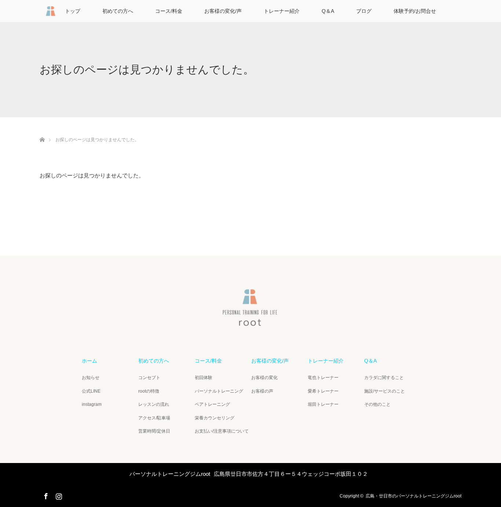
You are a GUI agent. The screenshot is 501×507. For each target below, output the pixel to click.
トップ (72, 11)
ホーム (89, 361)
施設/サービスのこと (384, 391)
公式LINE (91, 391)
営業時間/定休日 (154, 431)
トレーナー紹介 (282, 11)
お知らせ (90, 377)
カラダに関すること (384, 377)
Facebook (45, 494)
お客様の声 (262, 391)
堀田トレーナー (323, 404)
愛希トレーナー (323, 391)
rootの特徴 (148, 391)
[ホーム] (42, 131)
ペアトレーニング (212, 404)
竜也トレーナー (323, 377)
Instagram (57, 494)
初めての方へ (117, 11)
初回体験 (203, 377)
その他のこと (377, 404)
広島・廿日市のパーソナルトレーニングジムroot (413, 496)
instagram (92, 404)
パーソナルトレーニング (219, 391)
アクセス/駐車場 (154, 417)
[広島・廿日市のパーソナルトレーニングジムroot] (250, 323)
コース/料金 (168, 11)
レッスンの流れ (153, 404)
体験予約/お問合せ (415, 11)
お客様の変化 (264, 377)
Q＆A (328, 11)
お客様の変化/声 (223, 11)
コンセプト (149, 377)
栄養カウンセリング (214, 417)
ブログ (364, 11)
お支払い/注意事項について (222, 431)
